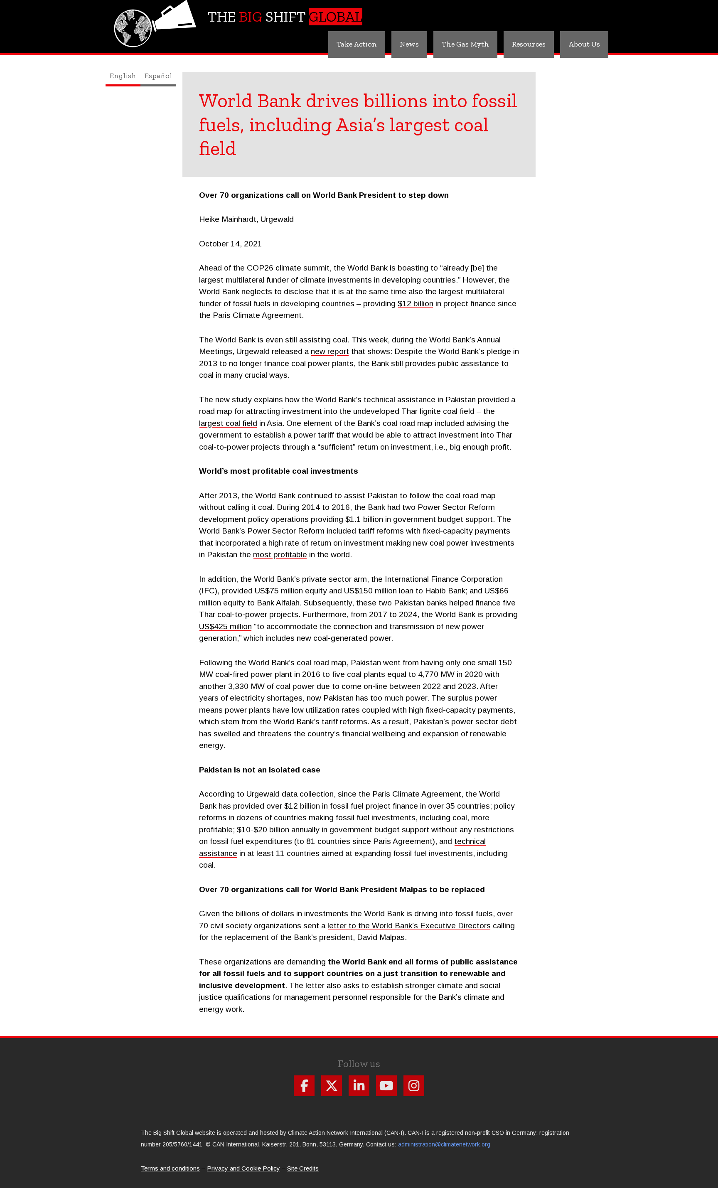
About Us (584, 44)
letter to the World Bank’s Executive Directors (409, 925)
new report (330, 351)
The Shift (284, 16)
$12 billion (415, 303)
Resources (529, 44)
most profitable (280, 554)
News (409, 44)
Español (158, 75)
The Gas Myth (465, 44)
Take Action (357, 44)
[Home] (156, 19)
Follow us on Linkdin (359, 1085)
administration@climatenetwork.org (444, 1144)
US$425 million (225, 626)
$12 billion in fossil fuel (324, 806)
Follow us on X (331, 1085)
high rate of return (299, 543)
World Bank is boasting (387, 267)
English (123, 75)
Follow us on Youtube (386, 1085)
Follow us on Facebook (304, 1085)
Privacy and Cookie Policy (243, 1168)
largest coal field (228, 423)
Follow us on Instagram (413, 1085)
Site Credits (303, 1168)
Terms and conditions (170, 1168)
